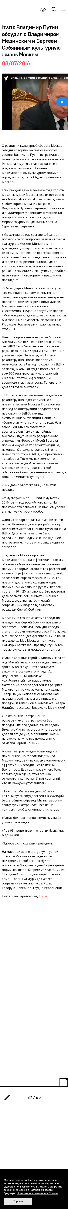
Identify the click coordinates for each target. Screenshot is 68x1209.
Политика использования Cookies (37, 1193)
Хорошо (18, 1201)
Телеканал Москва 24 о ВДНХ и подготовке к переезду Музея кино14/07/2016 (9, 1098)
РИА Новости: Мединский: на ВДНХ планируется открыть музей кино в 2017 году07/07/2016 (57, 1098)
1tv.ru (43, 896)
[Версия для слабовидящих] (43, 9)
